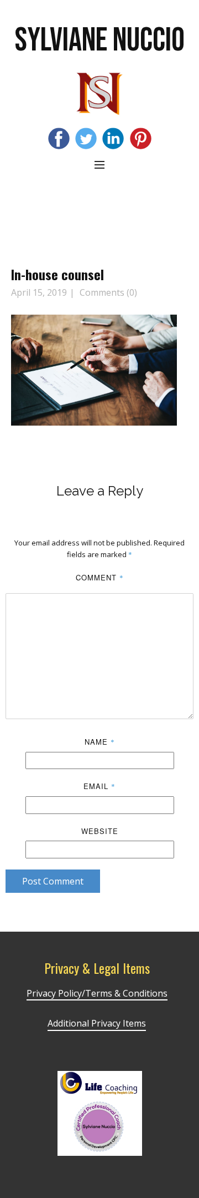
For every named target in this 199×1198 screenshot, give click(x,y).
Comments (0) (107, 292)
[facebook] (59, 138)
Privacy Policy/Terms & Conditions (97, 993)
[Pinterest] (140, 138)
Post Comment (52, 881)
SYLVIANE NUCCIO (100, 40)
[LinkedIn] (113, 138)
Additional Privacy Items (97, 1023)
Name (100, 741)
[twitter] (86, 138)
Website (99, 831)
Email (99, 786)
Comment (100, 577)
